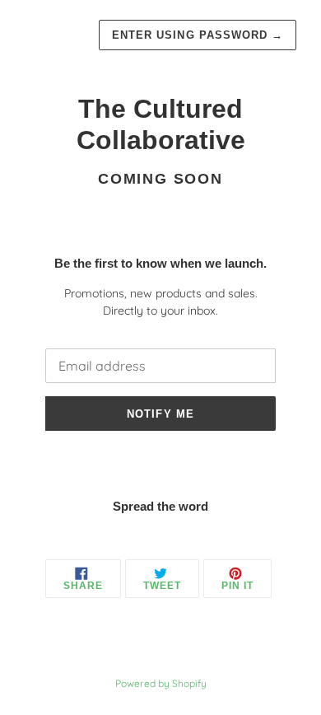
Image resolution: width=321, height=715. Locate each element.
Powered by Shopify (161, 683)
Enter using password (197, 35)
